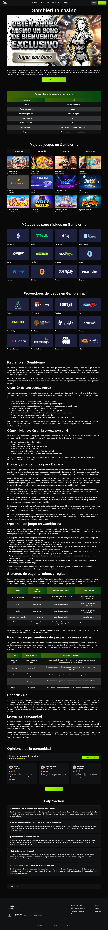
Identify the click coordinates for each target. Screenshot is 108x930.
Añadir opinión (90, 757)
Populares (17, 151)
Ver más (54, 789)
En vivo (40, 151)
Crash (64, 151)
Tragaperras (88, 151)
